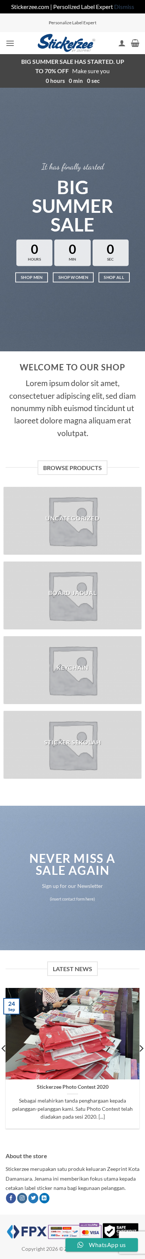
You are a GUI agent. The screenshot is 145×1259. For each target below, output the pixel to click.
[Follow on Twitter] (33, 1198)
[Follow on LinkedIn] (44, 1198)
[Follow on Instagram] (22, 1198)
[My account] (122, 43)
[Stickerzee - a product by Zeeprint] (66, 43)
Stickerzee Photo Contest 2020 (73, 1087)
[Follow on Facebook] (11, 1198)
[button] (10, 43)
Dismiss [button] (124, 6)
